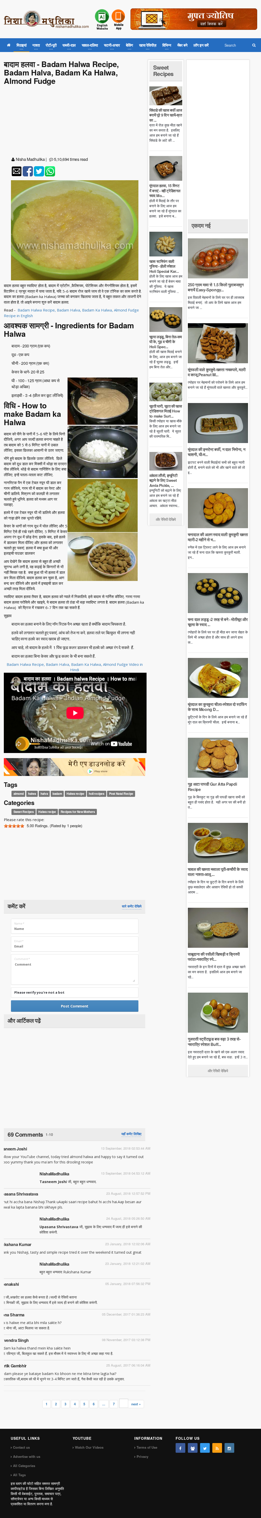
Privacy (142, 1456)
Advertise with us (26, 1456)
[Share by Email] (16, 171)
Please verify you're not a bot (39, 992)
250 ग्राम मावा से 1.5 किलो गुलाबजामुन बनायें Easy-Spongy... (216, 287)
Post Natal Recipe (121, 794)
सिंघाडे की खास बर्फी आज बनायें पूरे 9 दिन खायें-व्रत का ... (165, 115)
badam (57, 794)
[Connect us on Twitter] (205, 1448)
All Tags (19, 1474)
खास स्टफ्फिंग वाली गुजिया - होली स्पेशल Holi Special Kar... (164, 266)
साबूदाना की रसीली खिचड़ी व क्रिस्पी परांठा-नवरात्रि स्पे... (214, 956)
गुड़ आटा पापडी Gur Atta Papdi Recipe (212, 786)
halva (44, 794)
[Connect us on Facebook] (180, 1448)
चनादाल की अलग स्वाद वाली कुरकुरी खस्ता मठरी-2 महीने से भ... (218, 536)
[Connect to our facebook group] (193, 1448)
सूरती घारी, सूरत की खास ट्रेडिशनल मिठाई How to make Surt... (165, 411)
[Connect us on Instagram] (229, 1448)
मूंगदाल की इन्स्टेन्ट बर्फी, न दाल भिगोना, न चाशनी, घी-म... (216, 451)
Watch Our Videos (89, 1447)
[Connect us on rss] (217, 1448)
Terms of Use (147, 1447)
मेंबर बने (182, 45)
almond (19, 794)
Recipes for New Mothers (78, 811)
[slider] (14, 826)
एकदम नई (201, 225)
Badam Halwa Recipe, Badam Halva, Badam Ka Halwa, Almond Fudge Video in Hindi (75, 667)
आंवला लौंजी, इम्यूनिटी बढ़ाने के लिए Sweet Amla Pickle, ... (163, 480)
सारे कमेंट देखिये (131, 906)
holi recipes (96, 794)
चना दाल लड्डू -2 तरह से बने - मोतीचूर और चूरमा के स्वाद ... (218, 621)
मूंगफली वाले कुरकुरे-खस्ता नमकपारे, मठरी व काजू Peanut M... (217, 372)
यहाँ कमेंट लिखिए (131, 1134)
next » (136, 1404)
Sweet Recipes (24, 811)
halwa (32, 794)
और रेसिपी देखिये (166, 519)
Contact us (21, 1447)
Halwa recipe (75, 794)
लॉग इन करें (201, 45)
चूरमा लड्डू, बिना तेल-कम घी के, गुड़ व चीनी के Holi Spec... (165, 341)
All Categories (24, 1465)
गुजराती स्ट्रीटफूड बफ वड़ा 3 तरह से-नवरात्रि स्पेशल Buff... (214, 1041)
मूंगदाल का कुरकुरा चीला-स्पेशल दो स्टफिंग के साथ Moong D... (217, 706)
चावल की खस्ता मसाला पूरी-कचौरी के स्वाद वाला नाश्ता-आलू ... (218, 871)
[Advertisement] (74, 122)
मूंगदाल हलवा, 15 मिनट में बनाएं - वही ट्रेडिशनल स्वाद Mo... (164, 190)
